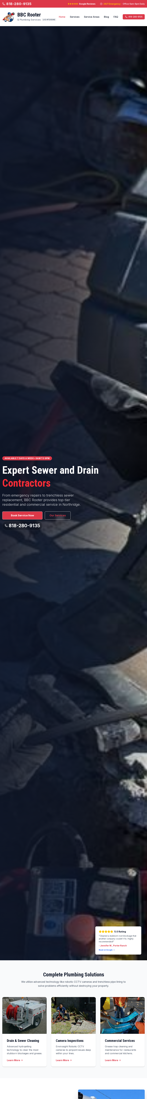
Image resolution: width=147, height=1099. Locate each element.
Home (62, 16)
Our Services (58, 515)
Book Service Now (22, 515)
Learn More (13, 1060)
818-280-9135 (18, 4)
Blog (106, 16)
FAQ (116, 16)
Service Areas (91, 16)
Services (74, 16)
